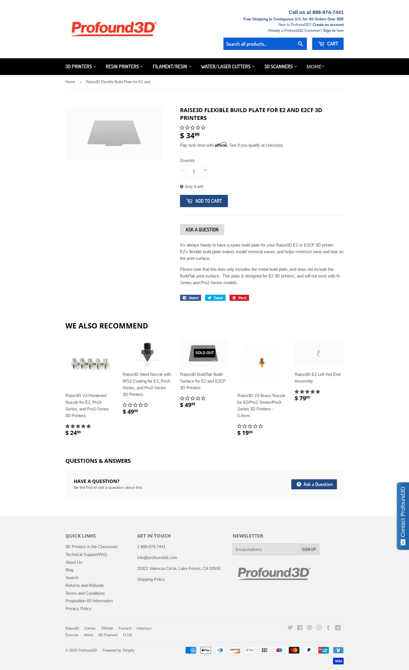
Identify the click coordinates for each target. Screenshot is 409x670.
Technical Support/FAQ (86, 554)
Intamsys (144, 628)
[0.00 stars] (193, 127)
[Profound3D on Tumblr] (328, 628)
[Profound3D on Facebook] (300, 628)
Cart (332, 43)
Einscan (71, 635)
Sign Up (309, 549)
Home (70, 82)
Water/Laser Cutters (226, 66)
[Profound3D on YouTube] (338, 628)
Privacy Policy (78, 608)
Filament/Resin (170, 66)
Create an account (328, 25)
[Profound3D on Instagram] (319, 628)
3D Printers (79, 66)
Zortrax (90, 628)
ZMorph (107, 628)
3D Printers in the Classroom (91, 546)
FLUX (127, 635)
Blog (69, 569)
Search (71, 577)
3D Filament (108, 635)
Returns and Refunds (84, 585)
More (314, 66)
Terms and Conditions (85, 593)
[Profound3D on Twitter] (290, 628)
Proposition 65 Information (89, 600)
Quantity (187, 160)
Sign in (329, 30)
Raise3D (72, 628)
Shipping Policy (151, 579)
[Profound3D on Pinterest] (309, 628)
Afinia (88, 635)
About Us (73, 562)
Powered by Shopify (118, 650)
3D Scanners (279, 66)
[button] (78, 426)
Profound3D (87, 650)
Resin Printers (123, 66)
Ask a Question (317, 484)
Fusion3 (125, 628)
